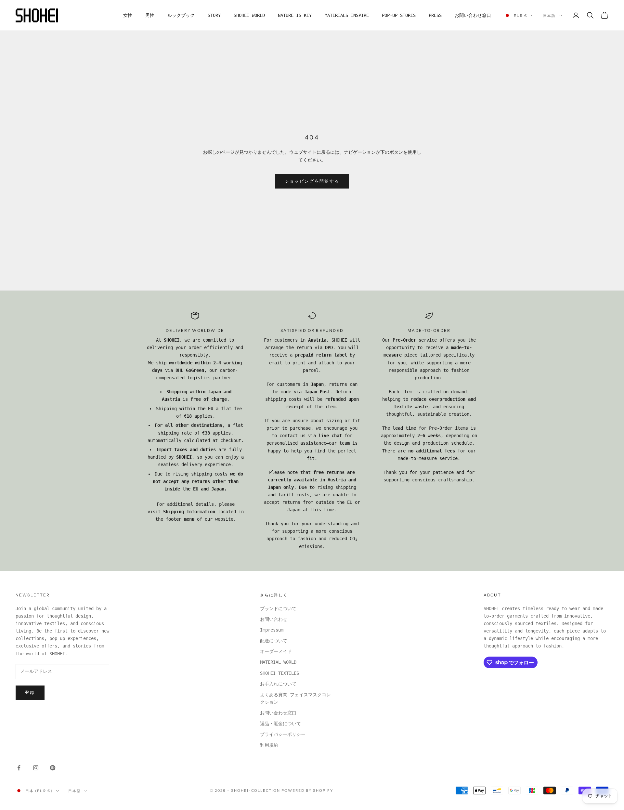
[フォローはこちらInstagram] (35, 767)
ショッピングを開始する (312, 181)
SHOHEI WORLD (249, 15)
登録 (30, 692)
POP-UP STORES (399, 15)
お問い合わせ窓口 (473, 15)
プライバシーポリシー (283, 734)
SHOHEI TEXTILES (279, 673)
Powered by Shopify (307, 790)
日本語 (549, 15)
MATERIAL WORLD (278, 662)
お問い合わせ (273, 619)
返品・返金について (280, 723)
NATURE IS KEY (295, 15)
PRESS (435, 15)
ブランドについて (278, 608)
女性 (127, 15)
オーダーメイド (276, 651)
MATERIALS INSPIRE (347, 15)
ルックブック (181, 15)
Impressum (271, 630)
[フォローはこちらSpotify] (52, 767)
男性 (149, 15)
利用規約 (269, 745)
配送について (273, 640)
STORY (214, 15)
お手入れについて (278, 683)
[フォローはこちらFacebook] (19, 767)
